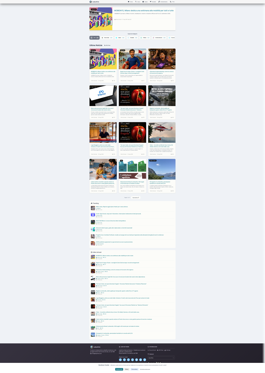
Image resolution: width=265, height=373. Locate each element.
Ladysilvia (97, 347)
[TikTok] (132, 359)
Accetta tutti (119, 369)
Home (131, 1)
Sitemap (168, 350)
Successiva (135, 197)
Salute (146, 1)
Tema (173, 1)
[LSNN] (140, 359)
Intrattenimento (163, 1)
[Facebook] (120, 359)
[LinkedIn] (136, 359)
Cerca (138, 1)
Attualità (154, 1)
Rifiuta (126, 369)
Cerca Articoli (152, 350)
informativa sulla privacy (145, 369)
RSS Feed (108, 45)
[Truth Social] (144, 359)
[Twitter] (128, 359)
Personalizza (134, 369)
